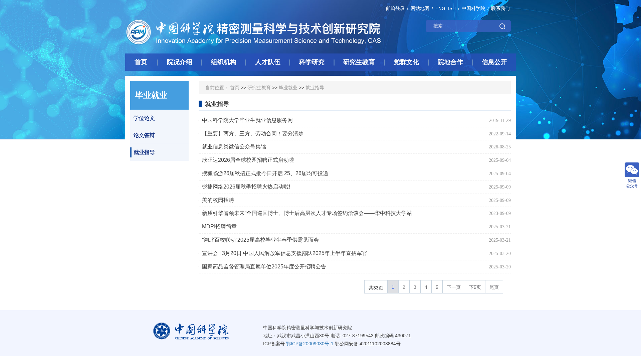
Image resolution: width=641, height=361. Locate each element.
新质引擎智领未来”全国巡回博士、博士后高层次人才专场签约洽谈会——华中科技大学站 (307, 213)
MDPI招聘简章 (219, 226)
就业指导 (144, 152)
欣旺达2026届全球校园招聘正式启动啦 (248, 160)
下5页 (475, 287)
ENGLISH (445, 8)
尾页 (494, 287)
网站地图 (420, 8)
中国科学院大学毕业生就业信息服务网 (247, 120)
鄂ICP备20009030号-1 (310, 343)
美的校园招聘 (218, 200)
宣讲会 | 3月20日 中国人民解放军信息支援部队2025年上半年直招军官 (284, 253)
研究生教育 (259, 87)
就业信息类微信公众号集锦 (234, 146)
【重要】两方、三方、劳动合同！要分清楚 (252, 133)
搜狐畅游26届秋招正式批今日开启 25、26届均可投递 (265, 173)
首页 (234, 87)
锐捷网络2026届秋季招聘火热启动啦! (246, 187)
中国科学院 (473, 8)
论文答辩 (144, 135)
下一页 (454, 287)
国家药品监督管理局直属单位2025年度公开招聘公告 (264, 266)
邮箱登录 (395, 8)
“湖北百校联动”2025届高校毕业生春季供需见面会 (260, 240)
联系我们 (500, 8)
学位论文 (144, 118)
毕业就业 (288, 87)
